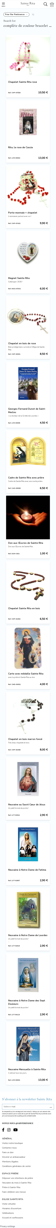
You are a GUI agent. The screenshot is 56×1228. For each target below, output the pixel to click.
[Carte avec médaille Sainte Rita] (28, 648)
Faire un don (7, 1152)
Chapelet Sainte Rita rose (22, 82)
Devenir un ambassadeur (13, 1157)
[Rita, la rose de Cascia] (28, 122)
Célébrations (8, 1213)
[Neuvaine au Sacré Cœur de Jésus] (28, 779)
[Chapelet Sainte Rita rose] (28, 56)
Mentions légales (10, 1161)
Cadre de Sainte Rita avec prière (26, 477)
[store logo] (28, 3)
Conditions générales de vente (16, 1166)
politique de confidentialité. (27, 1116)
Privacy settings (7, 1226)
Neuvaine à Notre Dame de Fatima (27, 869)
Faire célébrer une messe (14, 1191)
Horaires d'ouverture (11, 1208)
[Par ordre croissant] (33, 14)
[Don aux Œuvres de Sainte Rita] (28, 517)
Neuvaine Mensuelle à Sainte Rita (27, 1069)
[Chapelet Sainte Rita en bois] (28, 583)
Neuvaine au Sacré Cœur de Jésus (26, 804)
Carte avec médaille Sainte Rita (25, 673)
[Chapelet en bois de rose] (28, 318)
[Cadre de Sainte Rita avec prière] (28, 452)
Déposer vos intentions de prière (17, 1178)
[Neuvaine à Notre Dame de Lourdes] (28, 910)
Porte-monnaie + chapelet (22, 212)
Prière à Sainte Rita (11, 1187)
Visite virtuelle (9, 1203)
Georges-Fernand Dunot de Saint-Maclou (27, 410)
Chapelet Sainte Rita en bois (24, 608)
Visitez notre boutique (12, 1143)
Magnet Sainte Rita (19, 278)
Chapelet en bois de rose (22, 343)
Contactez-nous (9, 1147)
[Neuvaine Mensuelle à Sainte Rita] (28, 1044)
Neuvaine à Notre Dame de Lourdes (27, 935)
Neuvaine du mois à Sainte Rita (16, 1182)
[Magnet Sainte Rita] (28, 252)
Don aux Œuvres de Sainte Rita (25, 543)
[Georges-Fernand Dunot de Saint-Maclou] (28, 383)
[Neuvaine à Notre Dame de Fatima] (28, 844)
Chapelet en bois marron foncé (25, 739)
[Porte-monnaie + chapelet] (28, 187)
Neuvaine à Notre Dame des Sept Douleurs (26, 1002)
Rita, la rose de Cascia (20, 147)
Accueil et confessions (12, 1217)
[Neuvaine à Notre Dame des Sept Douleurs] (28, 975)
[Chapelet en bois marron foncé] (28, 713)
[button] (16, 14)
